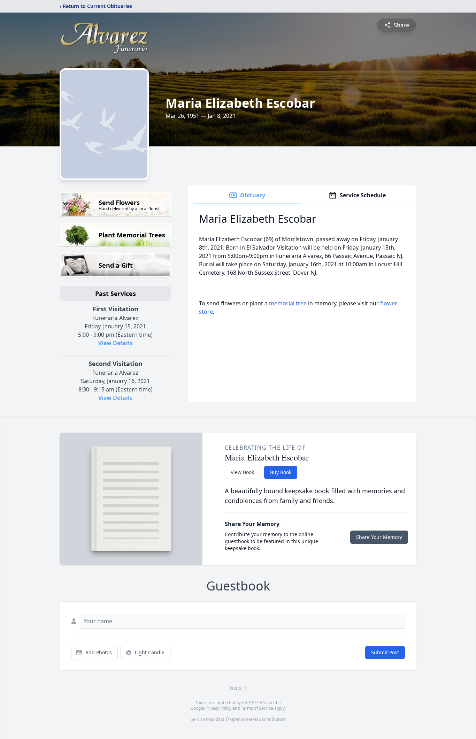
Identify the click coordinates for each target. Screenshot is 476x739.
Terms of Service (257, 708)
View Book (242, 472)
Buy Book (280, 472)
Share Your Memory (379, 537)
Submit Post (385, 652)
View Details (115, 343)
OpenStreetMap (245, 719)
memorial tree (288, 303)
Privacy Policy (218, 708)
